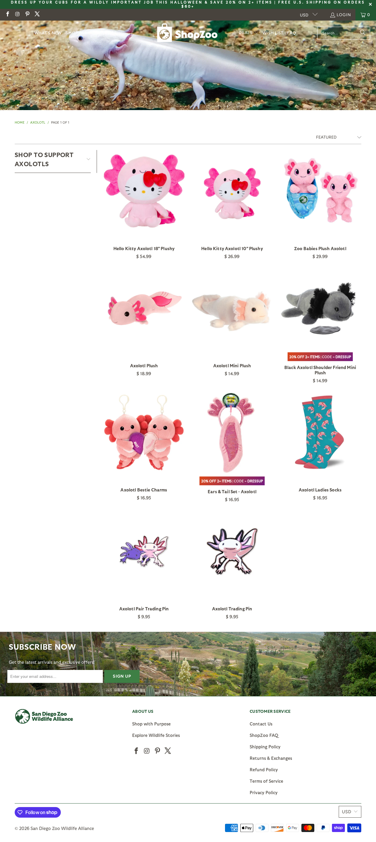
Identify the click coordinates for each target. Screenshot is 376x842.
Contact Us (261, 723)
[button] (79, 33)
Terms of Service (266, 781)
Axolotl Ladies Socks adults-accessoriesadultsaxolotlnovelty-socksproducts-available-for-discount (320, 432)
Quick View (144, 203)
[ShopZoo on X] (37, 14)
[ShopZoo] (187, 33)
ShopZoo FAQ (264, 735)
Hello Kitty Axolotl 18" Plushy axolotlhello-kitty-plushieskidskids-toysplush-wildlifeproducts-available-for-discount (144, 191)
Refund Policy (264, 769)
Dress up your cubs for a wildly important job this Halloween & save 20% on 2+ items (142, 2)
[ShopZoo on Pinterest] (27, 14)
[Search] (362, 33)
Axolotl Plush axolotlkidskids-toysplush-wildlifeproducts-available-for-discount (144, 308)
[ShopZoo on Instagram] (17, 14)
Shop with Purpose (151, 723)
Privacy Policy (264, 792)
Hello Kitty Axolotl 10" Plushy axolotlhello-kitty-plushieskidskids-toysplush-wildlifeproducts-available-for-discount (232, 191)
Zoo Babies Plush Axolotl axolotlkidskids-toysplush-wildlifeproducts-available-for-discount (320, 191)
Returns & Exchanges (271, 758)
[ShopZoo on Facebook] (7, 14)
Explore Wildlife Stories (156, 735)
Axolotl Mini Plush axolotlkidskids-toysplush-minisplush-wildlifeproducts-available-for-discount (232, 308)
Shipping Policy (265, 746)
